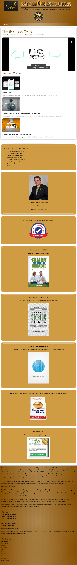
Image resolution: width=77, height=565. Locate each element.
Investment (4, 543)
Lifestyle (3, 554)
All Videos (4, 558)
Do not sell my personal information (54, 483)
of (47, 297)
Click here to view (35, 250)
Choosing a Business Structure (16, 135)
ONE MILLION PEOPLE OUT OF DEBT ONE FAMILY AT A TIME (39, 300)
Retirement (4, 541)
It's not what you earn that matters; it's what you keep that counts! (38, 435)
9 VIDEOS (44, 250)
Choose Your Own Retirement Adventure (21, 114)
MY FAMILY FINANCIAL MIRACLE (38, 253)
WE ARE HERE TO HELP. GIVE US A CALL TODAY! (38, 220)
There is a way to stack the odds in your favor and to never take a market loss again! (38, 349)
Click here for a (34, 297)
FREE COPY (42, 297)
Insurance (4, 547)
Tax (2, 549)
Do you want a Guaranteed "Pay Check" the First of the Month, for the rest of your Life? (38, 393)
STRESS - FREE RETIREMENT (38, 346)
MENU (6, 24)
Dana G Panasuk (38, 206)
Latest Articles (5, 556)
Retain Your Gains (38, 431)
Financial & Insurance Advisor (38, 209)
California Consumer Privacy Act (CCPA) (62, 481)
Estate (3, 545)
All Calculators (5, 560)
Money (3, 552)
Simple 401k (8, 93)
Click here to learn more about (38, 202)
